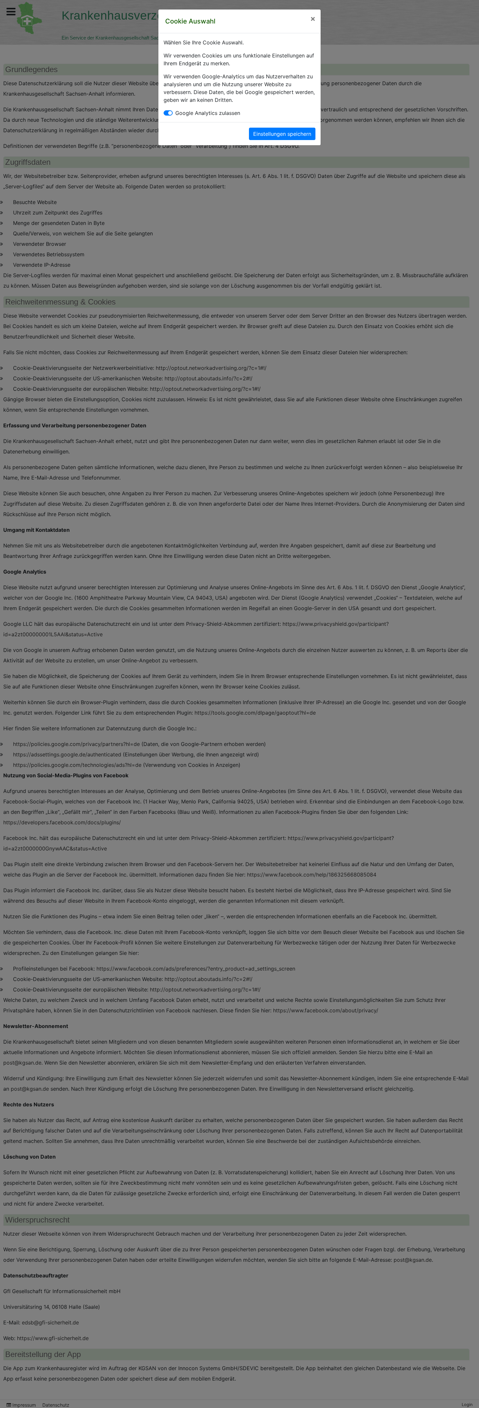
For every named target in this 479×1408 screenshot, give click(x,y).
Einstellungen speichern (282, 134)
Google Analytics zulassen (207, 113)
